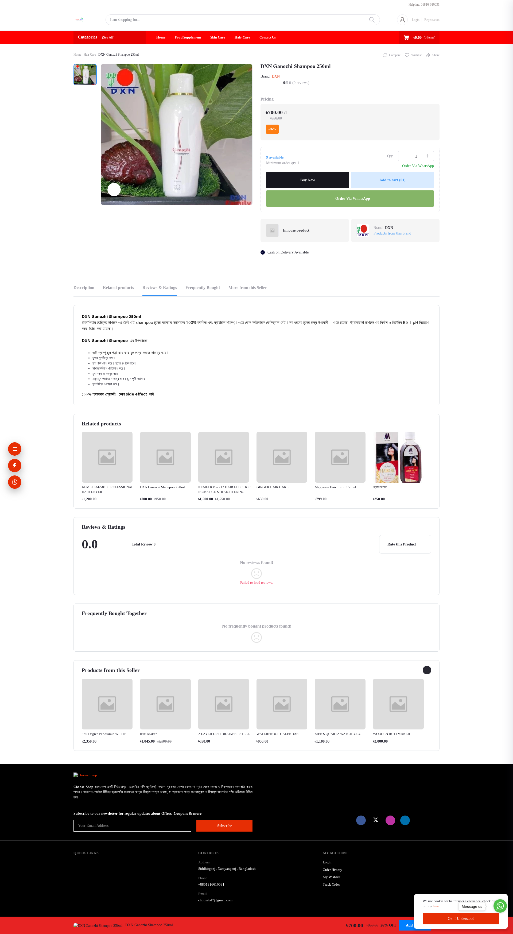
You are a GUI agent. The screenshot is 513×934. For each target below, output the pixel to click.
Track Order (331, 884)
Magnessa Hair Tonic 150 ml (335, 487)
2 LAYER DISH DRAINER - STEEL (224, 734)
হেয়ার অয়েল (380, 487)
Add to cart (392, 180)
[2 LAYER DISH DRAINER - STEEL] (223, 704)
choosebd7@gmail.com (215, 900)
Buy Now (307, 180)
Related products (118, 287)
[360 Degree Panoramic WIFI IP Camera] (107, 704)
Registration (432, 20)
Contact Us (267, 37)
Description (83, 287)
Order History (332, 870)
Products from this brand (392, 233)
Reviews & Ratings (159, 287)
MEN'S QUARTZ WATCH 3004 (337, 734)
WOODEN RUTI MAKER (391, 734)
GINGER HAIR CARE (272, 487)
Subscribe (224, 826)
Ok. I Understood (461, 919)
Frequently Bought (202, 287)
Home (160, 37)
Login (415, 20)
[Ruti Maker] (165, 704)
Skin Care (217, 37)
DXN (276, 76)
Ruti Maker (148, 734)
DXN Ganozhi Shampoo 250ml (162, 487)
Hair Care (242, 37)
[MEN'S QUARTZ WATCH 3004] (340, 704)
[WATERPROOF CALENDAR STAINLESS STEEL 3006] (281, 704)
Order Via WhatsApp (352, 199)
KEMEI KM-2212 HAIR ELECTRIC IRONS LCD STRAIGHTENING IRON (224, 492)
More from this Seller (247, 287)
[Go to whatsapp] (500, 906)
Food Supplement (188, 37)
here (436, 906)
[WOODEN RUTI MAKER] (398, 704)
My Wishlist (331, 877)
